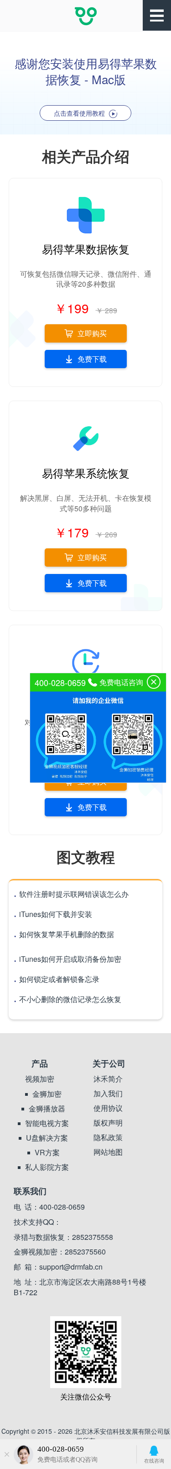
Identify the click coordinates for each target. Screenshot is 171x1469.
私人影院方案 (47, 1167)
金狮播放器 (47, 1109)
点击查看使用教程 (80, 113)
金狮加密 (47, 1094)
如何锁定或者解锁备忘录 (56, 979)
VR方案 (47, 1152)
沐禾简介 (108, 1079)
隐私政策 (108, 1137)
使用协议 (108, 1108)
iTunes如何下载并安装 (52, 914)
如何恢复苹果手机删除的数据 (63, 934)
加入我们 (108, 1093)
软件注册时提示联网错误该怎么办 (71, 894)
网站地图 (108, 1152)
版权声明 (108, 1123)
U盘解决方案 (47, 1138)
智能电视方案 (47, 1123)
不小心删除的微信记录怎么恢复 (67, 999)
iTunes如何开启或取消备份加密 (67, 959)
